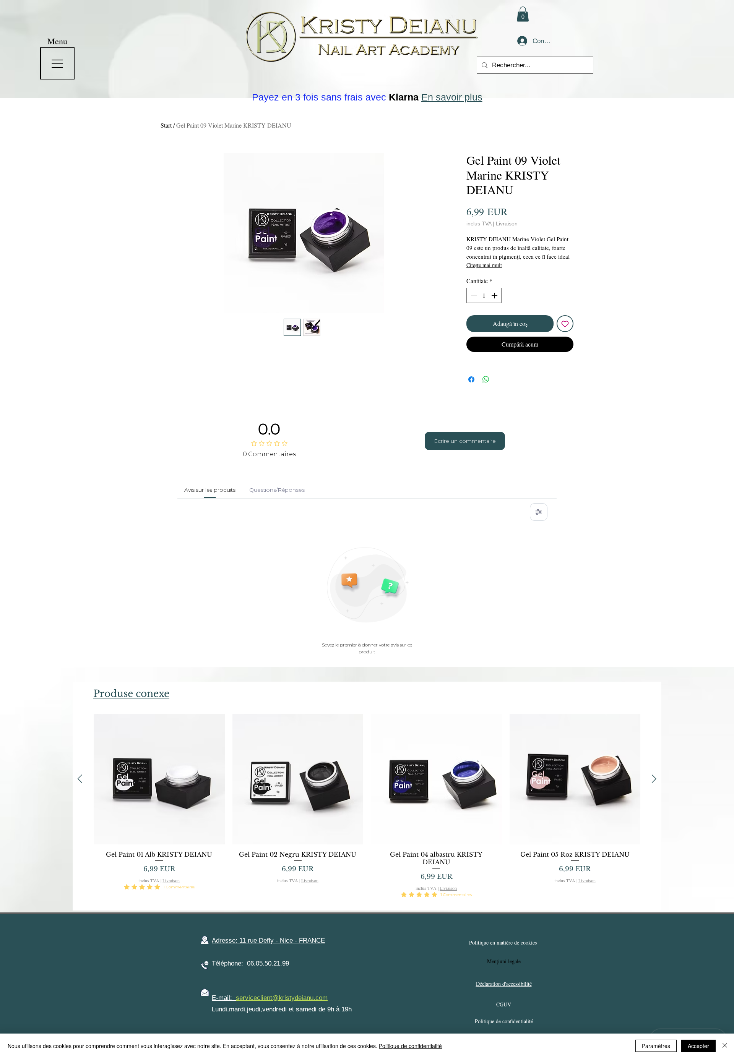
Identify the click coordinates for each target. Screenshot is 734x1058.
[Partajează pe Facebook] (471, 379)
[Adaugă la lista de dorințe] (565, 323)
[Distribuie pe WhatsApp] (485, 379)
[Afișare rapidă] (159, 779)
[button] (522, 13)
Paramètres (656, 1046)
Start (166, 125)
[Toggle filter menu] (538, 512)
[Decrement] (473, 295)
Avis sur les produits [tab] (209, 489)
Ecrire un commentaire (465, 440)
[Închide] (724, 1046)
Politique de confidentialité (410, 1046)
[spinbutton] (484, 295)
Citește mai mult (484, 265)
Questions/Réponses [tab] (276, 489)
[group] (367, 809)
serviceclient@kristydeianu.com (282, 997)
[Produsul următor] (654, 778)
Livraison (507, 223)
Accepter (698, 1046)
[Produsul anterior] (80, 778)
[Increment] (495, 295)
